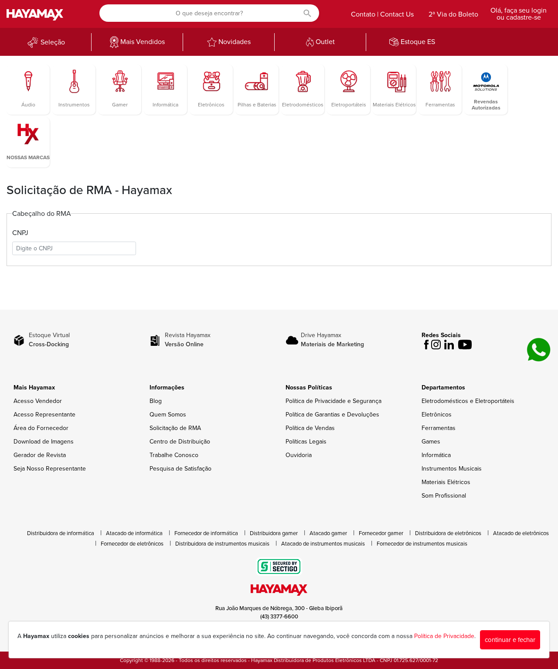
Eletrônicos (437, 414)
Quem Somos (168, 414)
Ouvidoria (299, 455)
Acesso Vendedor (38, 401)
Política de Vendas (310, 428)
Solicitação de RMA (175, 428)
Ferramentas (439, 428)
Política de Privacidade (444, 636)
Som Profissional (444, 495)
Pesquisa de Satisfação (180, 468)
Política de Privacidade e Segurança (333, 401)
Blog (156, 401)
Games (431, 441)
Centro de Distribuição (180, 441)
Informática (436, 455)
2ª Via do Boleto (453, 14)
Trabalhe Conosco (174, 455)
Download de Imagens (44, 441)
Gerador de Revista (40, 455)
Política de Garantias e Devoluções (332, 414)
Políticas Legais (306, 441)
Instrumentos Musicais (452, 468)
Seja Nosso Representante (50, 468)
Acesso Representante (44, 414)
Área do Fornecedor (41, 428)
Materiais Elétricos (446, 482)
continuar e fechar (510, 640)
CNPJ (20, 233)
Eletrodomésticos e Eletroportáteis (468, 401)
